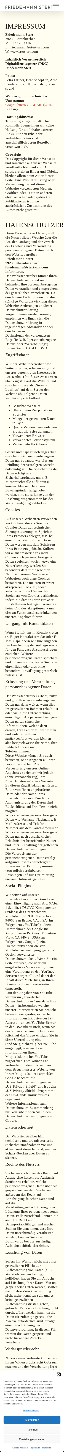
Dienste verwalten (31, 1410)
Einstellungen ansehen (32, 1439)
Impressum (35, 1447)
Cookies (17, 523)
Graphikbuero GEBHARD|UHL (28, 105)
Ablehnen (32, 1429)
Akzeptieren (32, 1419)
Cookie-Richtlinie (20, 1447)
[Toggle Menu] (56, 5)
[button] (58, 1374)
